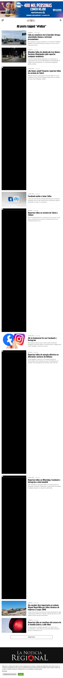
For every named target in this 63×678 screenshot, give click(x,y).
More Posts (31, 637)
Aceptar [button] (21, 674)
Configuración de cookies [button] (9, 674)
